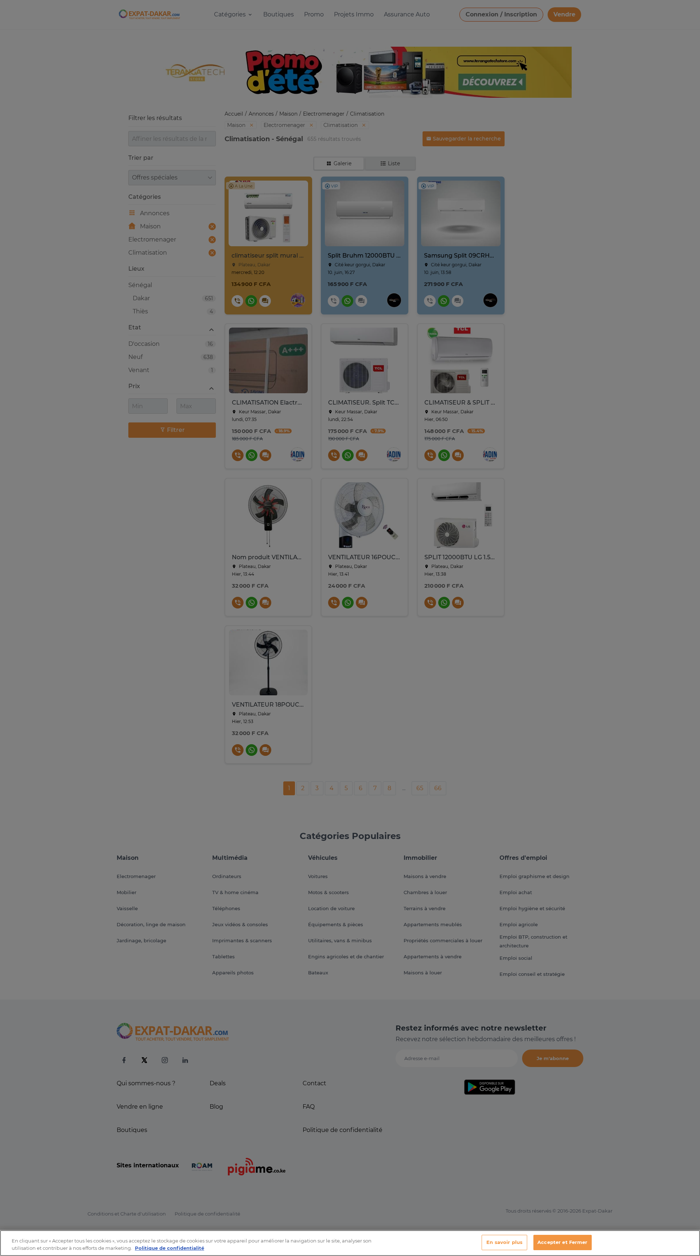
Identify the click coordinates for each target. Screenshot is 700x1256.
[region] (350, 1243)
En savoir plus (504, 1242)
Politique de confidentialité (169, 1248)
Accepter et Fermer (562, 1242)
